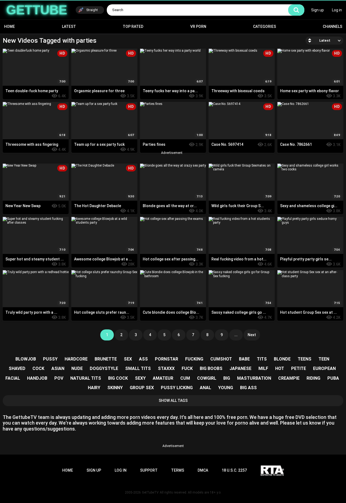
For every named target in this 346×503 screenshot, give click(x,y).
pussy (50, 359)
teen (323, 359)
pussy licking (177, 387)
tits (262, 359)
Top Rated (133, 26)
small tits (138, 368)
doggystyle (104, 368)
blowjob (25, 359)
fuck (187, 368)
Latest (69, 26)
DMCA (203, 470)
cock (38, 368)
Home (9, 26)
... (236, 335)
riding (313, 378)
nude (77, 368)
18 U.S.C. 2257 (234, 470)
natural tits (85, 378)
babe (244, 359)
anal (205, 387)
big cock (118, 378)
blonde (282, 359)
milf (263, 368)
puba (333, 378)
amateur (163, 378)
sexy (140, 378)
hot (279, 368)
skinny (115, 387)
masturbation (254, 378)
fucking (194, 359)
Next (252, 335)
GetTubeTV (150, 492)
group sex (142, 387)
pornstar (166, 359)
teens (304, 359)
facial (12, 378)
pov (58, 378)
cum (185, 378)
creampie (289, 378)
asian (57, 368)
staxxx (166, 368)
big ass (248, 387)
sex (128, 359)
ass (143, 359)
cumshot (221, 359)
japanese (240, 368)
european (324, 368)
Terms (177, 470)
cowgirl (206, 378)
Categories (264, 26)
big (226, 378)
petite (298, 368)
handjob (37, 378)
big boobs (211, 368)
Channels (332, 26)
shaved (17, 368)
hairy (94, 387)
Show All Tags (173, 400)
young (225, 387)
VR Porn (198, 26)
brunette (106, 359)
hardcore (76, 359)
